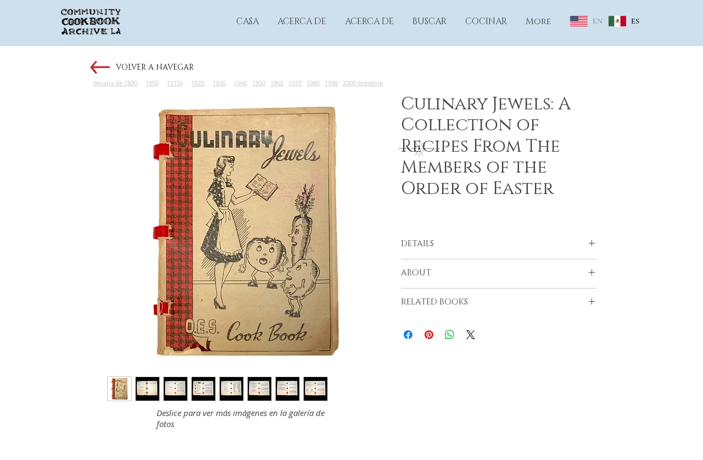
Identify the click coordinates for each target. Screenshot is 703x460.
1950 (258, 83)
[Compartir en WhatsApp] (449, 334)
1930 (219, 83)
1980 (313, 83)
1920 (197, 83)
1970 (295, 83)
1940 (240, 83)
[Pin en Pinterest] (429, 334)
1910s (175, 83)
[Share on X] (470, 334)
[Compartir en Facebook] (408, 334)
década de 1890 (115, 83)
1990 (331, 83)
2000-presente (363, 83)
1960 (276, 83)
